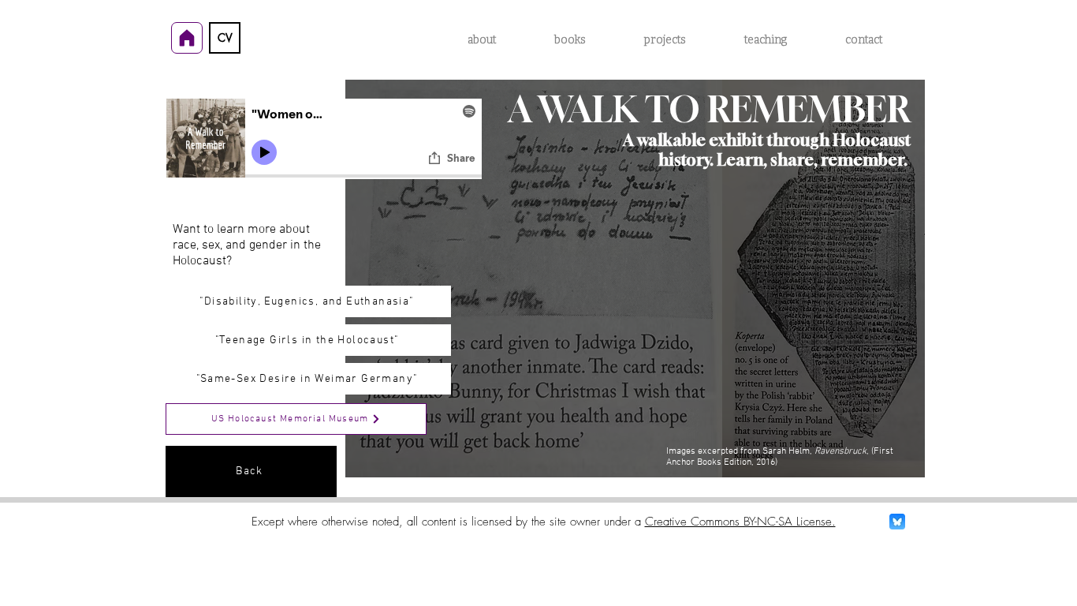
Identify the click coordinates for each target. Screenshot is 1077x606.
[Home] (187, 38)
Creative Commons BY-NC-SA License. (740, 521)
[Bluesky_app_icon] (897, 521)
